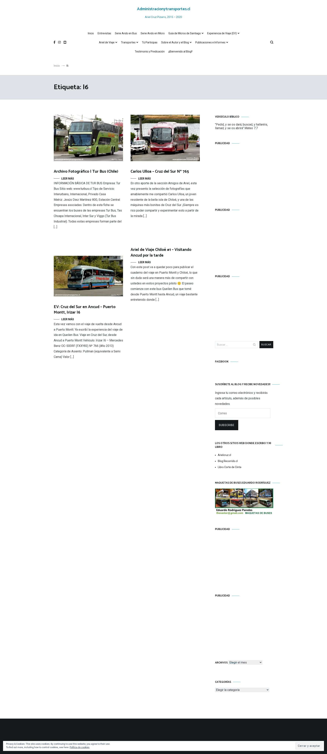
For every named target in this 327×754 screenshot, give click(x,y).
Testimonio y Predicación (150, 51)
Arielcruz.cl (224, 455)
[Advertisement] (244, 173)
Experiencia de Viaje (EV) (222, 33)
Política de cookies (80, 747)
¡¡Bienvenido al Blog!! (180, 51)
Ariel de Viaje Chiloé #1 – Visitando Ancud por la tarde (161, 252)
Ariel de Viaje (106, 42)
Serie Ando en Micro (153, 33)
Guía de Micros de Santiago (184, 33)
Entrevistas (104, 33)
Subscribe (226, 425)
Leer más (67, 178)
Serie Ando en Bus (126, 33)
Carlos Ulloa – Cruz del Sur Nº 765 (160, 171)
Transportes (128, 42)
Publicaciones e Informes (210, 42)
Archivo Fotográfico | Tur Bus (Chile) (86, 171)
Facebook (222, 362)
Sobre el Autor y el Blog (175, 42)
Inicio (91, 33)
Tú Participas (149, 42)
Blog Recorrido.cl (228, 461)
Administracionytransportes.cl (163, 9)
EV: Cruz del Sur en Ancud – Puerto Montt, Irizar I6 (84, 310)
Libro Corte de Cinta (229, 467)
